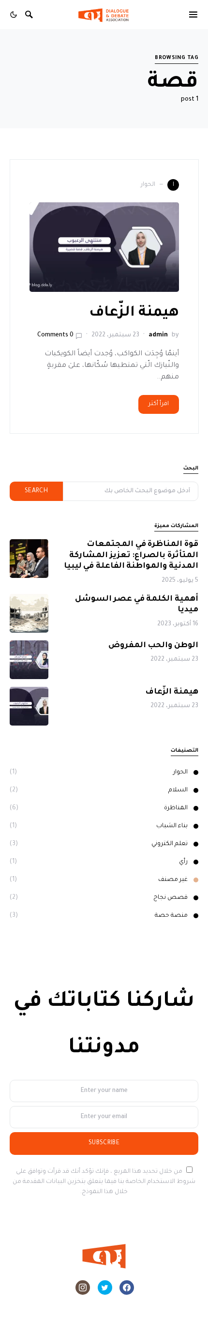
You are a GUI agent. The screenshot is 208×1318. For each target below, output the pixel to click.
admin (158, 335)
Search (36, 491)
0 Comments (55, 335)
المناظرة (176, 808)
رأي (183, 862)
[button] (13, 14)
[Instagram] (82, 1287)
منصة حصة (171, 915)
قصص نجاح (170, 897)
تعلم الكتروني (169, 844)
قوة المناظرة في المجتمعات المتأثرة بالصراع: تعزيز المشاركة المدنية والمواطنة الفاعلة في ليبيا (131, 555)
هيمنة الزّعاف (132, 313)
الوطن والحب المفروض (153, 645)
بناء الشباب (172, 826)
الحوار (180, 772)
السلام (178, 790)
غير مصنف (173, 880)
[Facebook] (126, 1287)
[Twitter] (105, 1287)
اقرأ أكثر (159, 404)
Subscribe (104, 1143)
